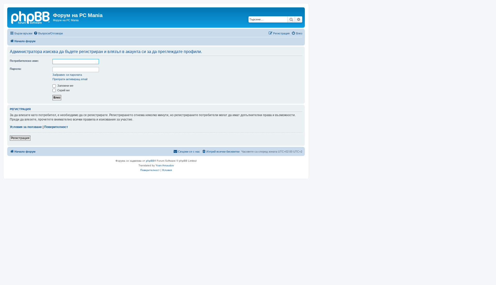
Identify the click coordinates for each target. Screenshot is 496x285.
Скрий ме (63, 90)
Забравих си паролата (67, 74)
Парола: (15, 68)
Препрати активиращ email (69, 79)
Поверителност (56, 127)
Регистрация (20, 138)
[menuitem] (48, 33)
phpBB (150, 160)
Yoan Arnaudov (165, 165)
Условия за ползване (26, 127)
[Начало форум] (31, 17)
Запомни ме (65, 85)
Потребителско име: (24, 60)
